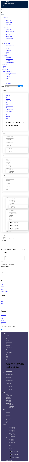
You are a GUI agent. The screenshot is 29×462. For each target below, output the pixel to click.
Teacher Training (9, 83)
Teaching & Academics (7, 71)
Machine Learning (9, 38)
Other (7, 80)
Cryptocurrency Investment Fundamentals (11, 238)
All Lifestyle (8, 57)
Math (7, 78)
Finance (4, 41)
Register (4, 5)
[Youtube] (3, 274)
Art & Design (5, 17)
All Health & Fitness (10, 45)
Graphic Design (9, 22)
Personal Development (7, 67)
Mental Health (8, 50)
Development (5, 39)
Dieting (7, 46)
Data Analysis (8, 34)
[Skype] (3, 272)
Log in (2, 5)
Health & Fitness (6, 43)
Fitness (7, 48)
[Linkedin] (3, 276)
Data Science (5, 27)
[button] (17, 130)
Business (4, 25)
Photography (5, 69)
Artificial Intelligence (10, 31)
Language (8, 76)
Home (4, 235)
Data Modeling (9, 36)
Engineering (8, 74)
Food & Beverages (9, 60)
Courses (4, 237)
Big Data (7, 32)
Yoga (7, 53)
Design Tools (8, 20)
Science (7, 81)
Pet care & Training (10, 62)
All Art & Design (9, 18)
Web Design (8, 24)
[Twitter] (3, 269)
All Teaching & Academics (11, 73)
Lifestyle (5, 55)
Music (4, 66)
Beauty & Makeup (9, 59)
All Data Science (9, 29)
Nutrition (7, 52)
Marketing (5, 64)
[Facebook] (3, 270)
